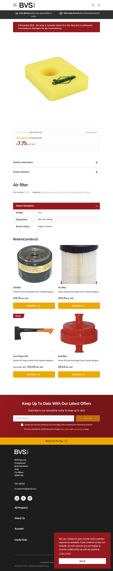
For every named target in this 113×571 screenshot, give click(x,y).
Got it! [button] (82, 561)
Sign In (18, 138)
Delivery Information (23, 162)
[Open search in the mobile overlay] (93, 5)
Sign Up (26, 138)
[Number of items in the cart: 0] (98, 5)
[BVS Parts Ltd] (27, 5)
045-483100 (20, 484)
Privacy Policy (65, 429)
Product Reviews (21, 172)
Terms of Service (78, 429)
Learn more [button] (65, 553)
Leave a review (91, 132)
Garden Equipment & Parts (79, 192)
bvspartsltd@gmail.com (25, 489)
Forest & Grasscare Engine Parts (54, 192)
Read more (31, 306)
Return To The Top (54, 441)
